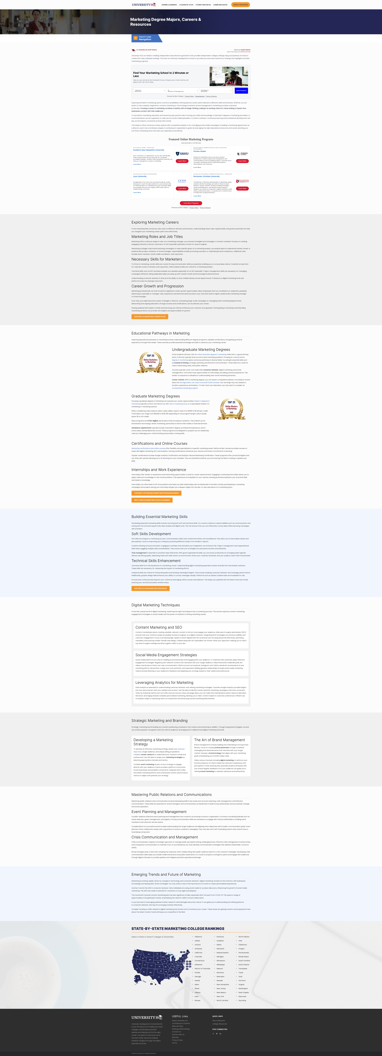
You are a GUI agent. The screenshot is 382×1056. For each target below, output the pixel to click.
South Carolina (244, 960)
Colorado (198, 956)
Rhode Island (243, 956)
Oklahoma (243, 945)
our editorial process (244, 52)
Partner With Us (178, 1034)
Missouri (220, 968)
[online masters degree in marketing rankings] (231, 409)
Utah (240, 976)
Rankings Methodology (181, 1029)
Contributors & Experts (181, 1023)
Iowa (196, 996)
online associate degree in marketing (211, 354)
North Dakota (244, 937)
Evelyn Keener (245, 50)
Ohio (240, 941)
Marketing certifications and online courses (148, 448)
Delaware (198, 964)
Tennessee (243, 968)
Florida (197, 972)
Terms (174, 1043)
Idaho (197, 984)
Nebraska (220, 976)
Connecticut (199, 960)
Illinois (197, 988)
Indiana (197, 992)
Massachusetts (223, 953)
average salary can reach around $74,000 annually (199, 382)
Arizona (198, 945)
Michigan (220, 956)
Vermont (242, 980)
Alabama (198, 937)
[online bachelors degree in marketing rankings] (150, 362)
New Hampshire (223, 984)
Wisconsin (242, 996)
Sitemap (175, 1037)
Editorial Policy (177, 1026)
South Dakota (244, 964)
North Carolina (222, 1000)
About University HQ (180, 1020)
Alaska (197, 941)
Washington (243, 988)
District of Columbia (202, 968)
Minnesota (221, 960)
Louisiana (220, 941)
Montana (220, 972)
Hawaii (197, 980)
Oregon (242, 949)
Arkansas (198, 949)
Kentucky (220, 937)
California (198, 953)
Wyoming (242, 1000)
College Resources (219, 1024)
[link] (150, 362)
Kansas (197, 1000)
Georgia (198, 976)
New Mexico (221, 992)
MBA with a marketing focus (176, 404)
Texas (241, 972)
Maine (219, 945)
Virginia (241, 984)
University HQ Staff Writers (147, 50)
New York (220, 996)
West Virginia (244, 992)
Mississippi (221, 964)
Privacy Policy (177, 1040)
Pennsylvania (244, 953)
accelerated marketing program (185, 388)
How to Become (218, 1020)
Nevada (220, 980)
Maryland (220, 949)
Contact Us (176, 1032)
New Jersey (221, 988)
